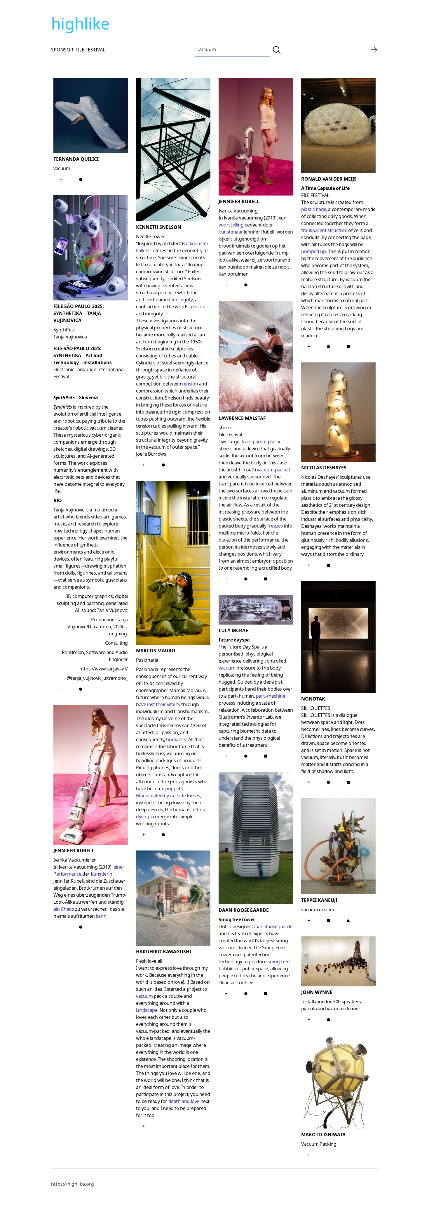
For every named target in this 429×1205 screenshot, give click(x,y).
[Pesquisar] (276, 50)
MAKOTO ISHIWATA (323, 1134)
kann (101, 916)
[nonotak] (338, 638)
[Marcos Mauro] (173, 564)
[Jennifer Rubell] (256, 138)
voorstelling (231, 225)
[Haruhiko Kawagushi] (173, 899)
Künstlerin (101, 874)
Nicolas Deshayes (323, 467)
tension (190, 384)
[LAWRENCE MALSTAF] (256, 358)
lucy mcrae (233, 630)
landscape (146, 1010)
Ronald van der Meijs (329, 179)
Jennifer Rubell (239, 201)
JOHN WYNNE (316, 992)
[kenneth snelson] (173, 151)
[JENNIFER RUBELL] (90, 776)
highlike (80, 23)
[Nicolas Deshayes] (338, 413)
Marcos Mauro (155, 650)
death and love (183, 1101)
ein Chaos (63, 909)
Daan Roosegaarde (272, 926)
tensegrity (182, 299)
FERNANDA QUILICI (76, 159)
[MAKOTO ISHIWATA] (338, 1083)
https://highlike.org (72, 1184)
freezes (275, 526)
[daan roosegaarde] (256, 839)
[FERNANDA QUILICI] (90, 116)
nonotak (313, 699)
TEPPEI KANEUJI (319, 900)
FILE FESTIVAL (315, 195)
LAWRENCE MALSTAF (242, 418)
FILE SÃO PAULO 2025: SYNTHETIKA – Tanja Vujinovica (78, 313)
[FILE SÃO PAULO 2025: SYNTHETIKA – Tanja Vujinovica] (90, 249)
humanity (176, 739)
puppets (174, 788)
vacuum (144, 996)
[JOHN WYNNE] (338, 962)
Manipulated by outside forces (168, 795)
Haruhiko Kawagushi (163, 951)
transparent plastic (261, 441)
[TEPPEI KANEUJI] (338, 847)
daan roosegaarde (244, 910)
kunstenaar (231, 232)
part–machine (270, 696)
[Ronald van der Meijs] (338, 126)
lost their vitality (163, 704)
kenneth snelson (158, 227)
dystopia (145, 816)
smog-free (279, 961)
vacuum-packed (273, 469)
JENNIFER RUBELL (73, 850)
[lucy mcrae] (256, 611)
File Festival (230, 434)
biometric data (255, 731)
